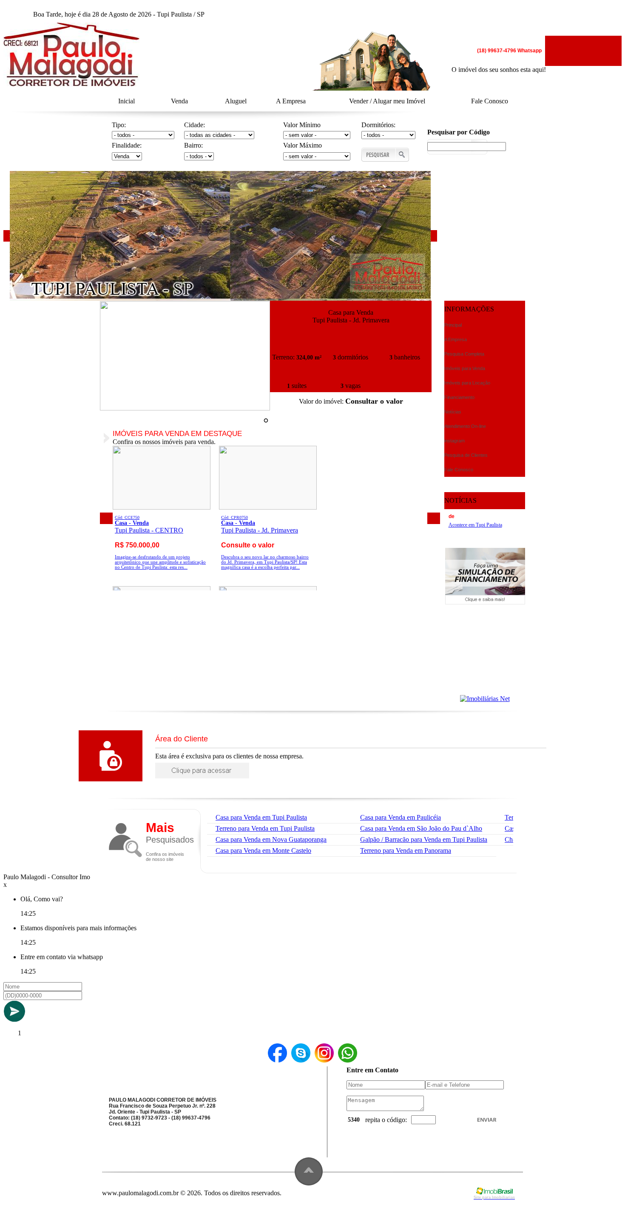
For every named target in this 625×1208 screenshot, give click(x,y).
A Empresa (291, 101)
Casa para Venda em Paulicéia (400, 817)
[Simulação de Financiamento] (485, 602)
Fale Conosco (489, 101)
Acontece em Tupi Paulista (475, 525)
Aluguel (236, 101)
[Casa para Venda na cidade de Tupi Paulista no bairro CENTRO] (161, 507)
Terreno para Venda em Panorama (405, 850)
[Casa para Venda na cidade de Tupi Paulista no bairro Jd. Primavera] (185, 408)
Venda (179, 101)
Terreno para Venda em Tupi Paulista (265, 828)
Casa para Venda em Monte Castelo (263, 850)
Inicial (126, 101)
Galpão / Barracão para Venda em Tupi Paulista (423, 839)
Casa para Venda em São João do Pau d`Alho (421, 828)
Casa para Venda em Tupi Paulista (261, 817)
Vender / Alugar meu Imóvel (387, 101)
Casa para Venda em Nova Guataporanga (271, 839)
